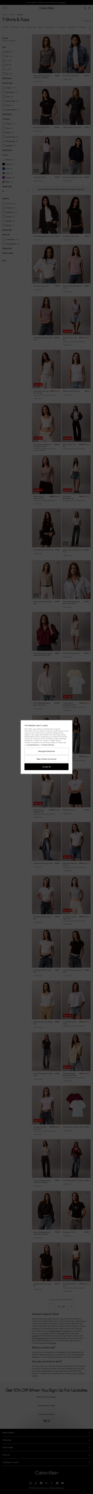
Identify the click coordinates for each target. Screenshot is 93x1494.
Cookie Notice (33, 745)
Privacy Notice (48, 745)
